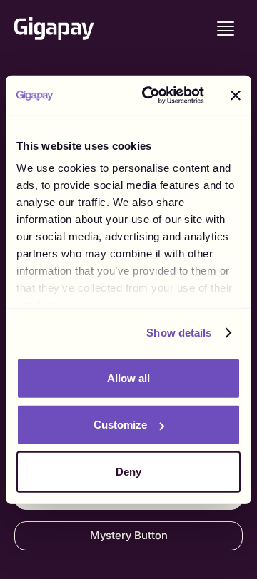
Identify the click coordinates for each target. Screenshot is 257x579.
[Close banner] (236, 96)
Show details (178, 333)
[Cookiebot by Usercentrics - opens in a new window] (150, 95)
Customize (120, 425)
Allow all (128, 378)
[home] (54, 28)
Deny (128, 471)
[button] (225, 28)
